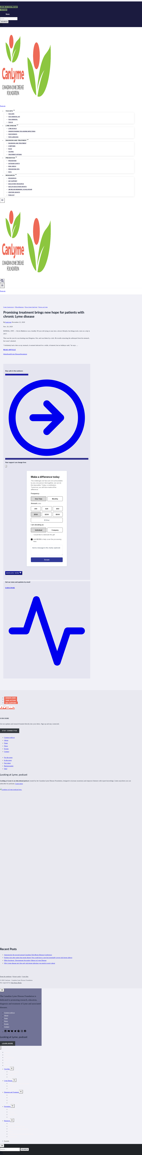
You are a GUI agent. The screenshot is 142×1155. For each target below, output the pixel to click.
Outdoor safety (14, 163)
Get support (12, 181)
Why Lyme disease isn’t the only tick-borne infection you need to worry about (29, 963)
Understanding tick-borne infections (21, 131)
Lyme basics (12, 128)
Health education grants (17, 186)
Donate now (11, 698)
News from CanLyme (31, 307)
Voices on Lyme (43, 307)
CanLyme (8, 322)
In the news (8, 760)
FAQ (5, 769)
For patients (12, 134)
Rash (10, 149)
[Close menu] (0, 1047)
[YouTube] (10, 707)
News (8, 14)
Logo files (25, 976)
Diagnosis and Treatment (11, 1092)
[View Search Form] (2, 281)
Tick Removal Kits (8, 7)
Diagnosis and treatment (17, 143)
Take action (11, 700)
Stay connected (9, 730)
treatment (23, 354)
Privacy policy (17, 976)
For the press (8, 757)
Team (6, 743)
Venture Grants (14, 192)
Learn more (19, 783)
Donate (3, 10)
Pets (10, 172)
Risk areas (12, 166)
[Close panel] (2, 990)
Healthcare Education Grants (16, 1126)
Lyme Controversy (8, 307)
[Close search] (2, 1145)
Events (6, 749)
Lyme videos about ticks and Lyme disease (20, 1134)
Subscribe (7, 1065)
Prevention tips (13, 169)
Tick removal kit (14, 116)
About (6, 740)
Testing (11, 151)
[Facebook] (1, 707)
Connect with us (9, 737)
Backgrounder (8, 766)
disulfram (6, 354)
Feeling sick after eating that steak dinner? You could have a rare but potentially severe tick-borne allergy (38, 957)
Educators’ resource (16, 184)
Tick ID (10, 122)
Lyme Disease (15, 354)
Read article (9, 350)
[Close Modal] (6, 466)
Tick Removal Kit (13, 1072)
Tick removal (13, 119)
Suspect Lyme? (12, 1136)
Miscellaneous (19, 307)
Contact (6, 751)
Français (2, 106)
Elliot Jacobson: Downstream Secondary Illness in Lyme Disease (25, 960)
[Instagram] (7, 707)
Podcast (11, 195)
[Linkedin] (13, 707)
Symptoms (11, 146)
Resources (12, 178)
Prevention (12, 160)
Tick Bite (11, 114)
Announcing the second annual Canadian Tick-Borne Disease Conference (28, 955)
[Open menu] (2, 285)
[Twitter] (4, 707)
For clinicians (13, 137)
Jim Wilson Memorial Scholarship (20, 189)
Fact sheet (7, 763)
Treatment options (15, 154)
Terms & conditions (6, 976)
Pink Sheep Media (16, 983)
